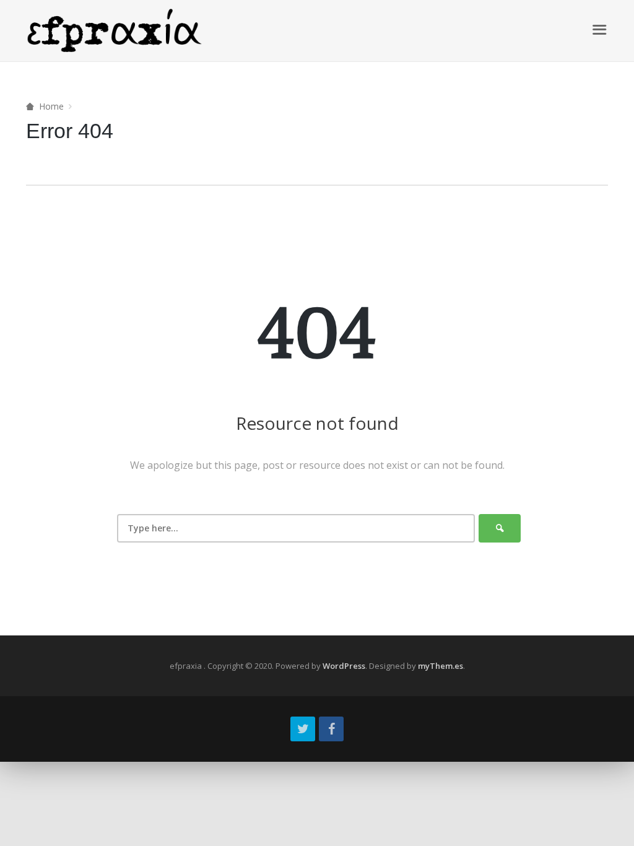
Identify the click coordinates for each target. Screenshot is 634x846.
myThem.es (440, 665)
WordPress (344, 665)
